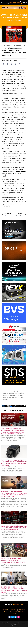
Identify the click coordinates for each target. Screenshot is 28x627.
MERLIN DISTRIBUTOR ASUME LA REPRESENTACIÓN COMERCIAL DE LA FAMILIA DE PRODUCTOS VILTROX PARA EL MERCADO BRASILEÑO (14, 431)
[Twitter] (12, 617)
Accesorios (5, 391)
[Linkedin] (15, 617)
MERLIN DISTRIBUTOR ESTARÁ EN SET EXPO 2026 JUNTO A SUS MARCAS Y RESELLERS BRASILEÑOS (14, 527)
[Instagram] (18, 617)
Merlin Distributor (7, 397)
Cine (16, 393)
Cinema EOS (21, 393)
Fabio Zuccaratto (14, 395)
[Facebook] (9, 617)
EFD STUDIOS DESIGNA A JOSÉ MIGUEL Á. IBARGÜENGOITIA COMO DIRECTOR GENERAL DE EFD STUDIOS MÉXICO (14, 589)
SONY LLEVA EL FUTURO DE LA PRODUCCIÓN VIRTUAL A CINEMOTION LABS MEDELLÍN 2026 (13, 560)
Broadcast (19, 391)
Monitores (14, 397)
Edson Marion (6, 395)
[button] (24, 2)
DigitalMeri (14, 625)
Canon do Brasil (10, 393)
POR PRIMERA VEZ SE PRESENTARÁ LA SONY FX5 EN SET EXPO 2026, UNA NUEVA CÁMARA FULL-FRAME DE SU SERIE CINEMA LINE (14, 494)
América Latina (12, 391)
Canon (4, 393)
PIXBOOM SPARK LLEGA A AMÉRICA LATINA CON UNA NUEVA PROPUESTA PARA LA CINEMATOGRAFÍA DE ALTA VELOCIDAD (14, 462)
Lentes (21, 395)
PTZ (19, 397)
